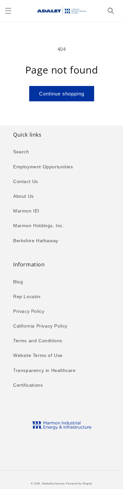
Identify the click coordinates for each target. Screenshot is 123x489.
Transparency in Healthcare (44, 370)
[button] (8, 11)
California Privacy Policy (40, 326)
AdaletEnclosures (53, 483)
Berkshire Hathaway (35, 240)
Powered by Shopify (79, 483)
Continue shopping (61, 93)
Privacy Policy (28, 311)
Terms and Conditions (37, 340)
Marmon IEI (26, 210)
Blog (18, 281)
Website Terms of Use (38, 355)
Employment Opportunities (43, 166)
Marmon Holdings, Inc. (38, 225)
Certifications (28, 385)
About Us (23, 196)
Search (21, 151)
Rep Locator (27, 296)
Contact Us (25, 181)
